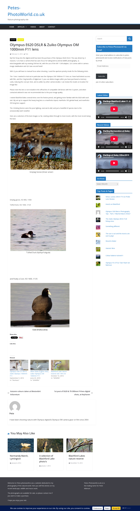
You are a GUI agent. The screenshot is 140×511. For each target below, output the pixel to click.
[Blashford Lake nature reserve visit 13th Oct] (60, 365)
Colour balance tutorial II (114, 255)
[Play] (99, 117)
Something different (113, 226)
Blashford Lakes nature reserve (77, 457)
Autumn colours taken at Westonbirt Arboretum (25, 393)
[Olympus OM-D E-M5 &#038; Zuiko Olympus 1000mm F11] (19, 365)
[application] (114, 109)
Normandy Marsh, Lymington (19, 457)
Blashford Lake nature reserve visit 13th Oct (59, 372)
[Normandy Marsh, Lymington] (21, 440)
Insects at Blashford (113, 204)
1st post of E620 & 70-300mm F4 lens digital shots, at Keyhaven (72, 393)
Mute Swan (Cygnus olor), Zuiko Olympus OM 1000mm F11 (39, 373)
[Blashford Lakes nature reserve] (79, 440)
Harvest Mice (110, 248)
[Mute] (126, 117)
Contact (51, 27)
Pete (26, 54)
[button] (25, 26)
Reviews (13, 39)
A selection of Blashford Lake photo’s (46, 458)
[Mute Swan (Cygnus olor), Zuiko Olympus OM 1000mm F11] (39, 365)
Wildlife (20, 39)
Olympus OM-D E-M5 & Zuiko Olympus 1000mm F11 (18, 373)
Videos (33, 27)
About (42, 27)
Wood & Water (111, 241)
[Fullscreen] (129, 117)
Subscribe (101, 76)
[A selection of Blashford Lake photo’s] (50, 440)
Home (11, 27)
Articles (21, 27)
